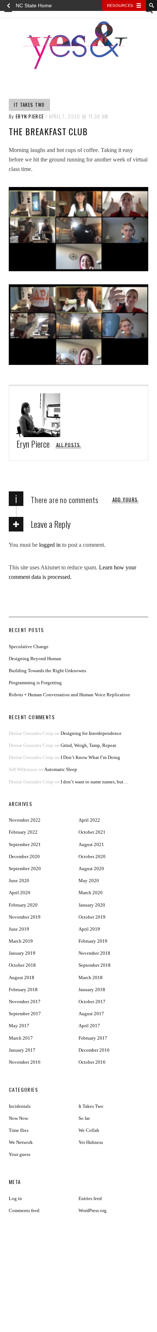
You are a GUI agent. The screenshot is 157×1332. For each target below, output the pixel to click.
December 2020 (24, 856)
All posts (68, 444)
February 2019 (92, 941)
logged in (50, 545)
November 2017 (25, 1001)
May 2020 (88, 880)
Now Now (18, 1118)
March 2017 (21, 1038)
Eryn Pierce (30, 116)
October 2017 (92, 1001)
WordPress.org (92, 1210)
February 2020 (23, 905)
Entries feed (90, 1198)
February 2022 (23, 832)
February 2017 (92, 1038)
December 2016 (94, 1050)
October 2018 (22, 965)
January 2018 (91, 989)
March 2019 (21, 941)
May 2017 (19, 1025)
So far (84, 1118)
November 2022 (25, 820)
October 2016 (92, 1062)
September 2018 (94, 965)
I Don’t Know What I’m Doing (90, 757)
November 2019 (25, 917)
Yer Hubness (90, 1142)
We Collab (88, 1130)
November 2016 (25, 1062)
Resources (120, 5)
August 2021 (91, 844)
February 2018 (23, 989)
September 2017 (25, 1013)
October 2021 (92, 832)
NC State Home (34, 5)
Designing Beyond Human (35, 658)
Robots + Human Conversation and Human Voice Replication (69, 694)
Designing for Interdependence (91, 733)
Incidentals (20, 1106)
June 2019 (19, 929)
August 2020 (91, 868)
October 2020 (92, 856)
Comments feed (24, 1210)
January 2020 (91, 905)
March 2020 (90, 892)
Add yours (125, 499)
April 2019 (89, 929)
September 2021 (25, 844)
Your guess (19, 1154)
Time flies (18, 1130)
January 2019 (22, 953)
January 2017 (22, 1050)
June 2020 (19, 880)
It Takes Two (29, 104)
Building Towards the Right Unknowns (47, 670)
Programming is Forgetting (35, 682)
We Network (21, 1142)
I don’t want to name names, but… (94, 781)
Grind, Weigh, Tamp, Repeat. (89, 745)
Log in (15, 1198)
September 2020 (25, 868)
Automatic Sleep (60, 769)
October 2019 (92, 917)
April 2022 (89, 820)
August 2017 (91, 1013)
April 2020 (19, 892)
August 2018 (21, 977)
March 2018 (90, 977)
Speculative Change (29, 646)
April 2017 (89, 1025)
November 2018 (94, 953)
